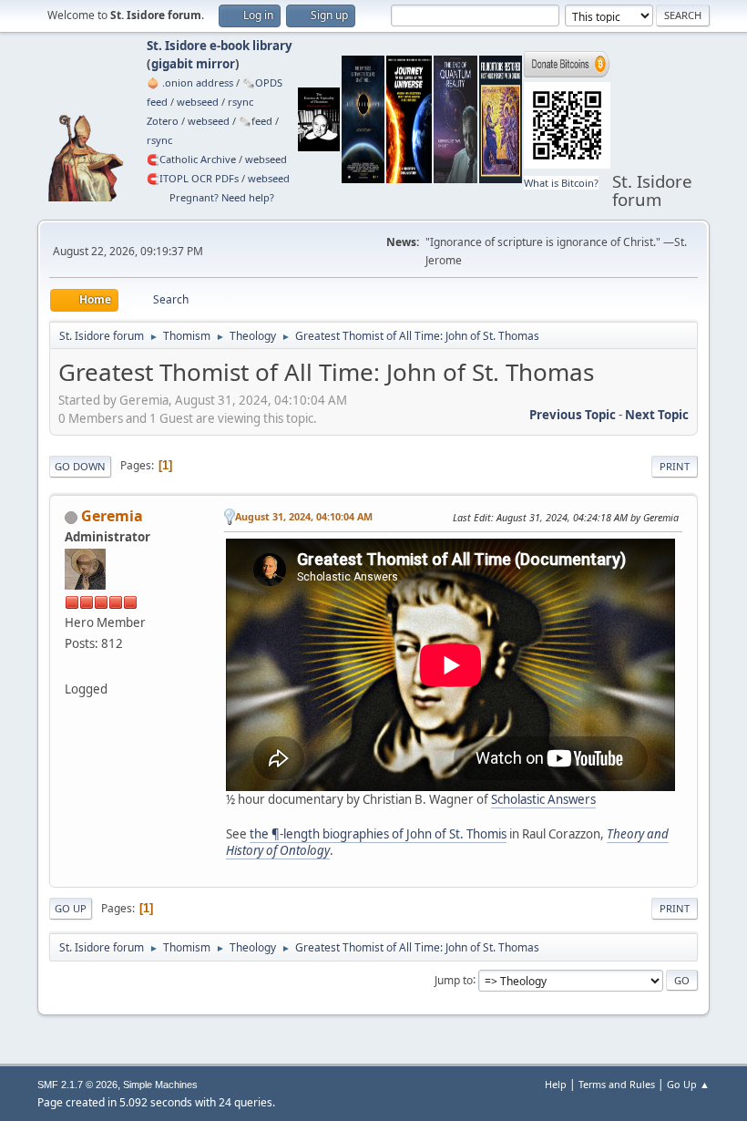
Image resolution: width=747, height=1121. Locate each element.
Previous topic (572, 414)
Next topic (657, 414)
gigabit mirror (193, 64)
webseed (198, 101)
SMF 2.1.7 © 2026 (77, 1084)
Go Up (71, 908)
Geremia (112, 516)
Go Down (80, 466)
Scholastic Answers (543, 799)
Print (675, 466)
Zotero (163, 121)
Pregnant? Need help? (221, 197)
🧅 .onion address (190, 82)
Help (556, 1084)
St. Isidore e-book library (219, 45)
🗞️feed (255, 121)
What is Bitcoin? (561, 183)
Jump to (454, 979)
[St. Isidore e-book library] (72, 667)
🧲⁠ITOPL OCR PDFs (193, 178)
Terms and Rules (616, 1084)
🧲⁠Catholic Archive (191, 159)
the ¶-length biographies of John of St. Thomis (378, 834)
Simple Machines (160, 1084)
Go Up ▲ (688, 1084)
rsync (240, 101)
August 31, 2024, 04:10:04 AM (304, 516)
